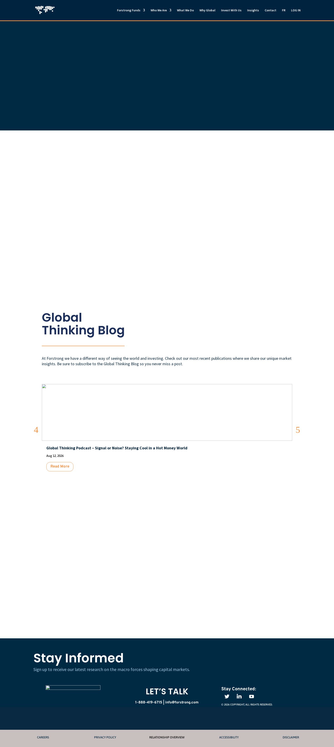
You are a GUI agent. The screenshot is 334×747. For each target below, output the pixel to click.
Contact (270, 10)
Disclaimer (291, 737)
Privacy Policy (105, 737)
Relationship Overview (166, 737)
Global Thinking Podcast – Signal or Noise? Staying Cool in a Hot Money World (116, 448)
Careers (43, 737)
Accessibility (229, 737)
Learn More (158, 181)
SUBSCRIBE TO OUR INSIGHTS (254, 317)
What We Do (185, 10)
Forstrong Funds (128, 10)
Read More (59, 466)
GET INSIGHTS (272, 661)
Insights (253, 10)
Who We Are (159, 10)
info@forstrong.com (198, 555)
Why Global (207, 10)
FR (283, 10)
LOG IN (296, 10)
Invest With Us (231, 10)
